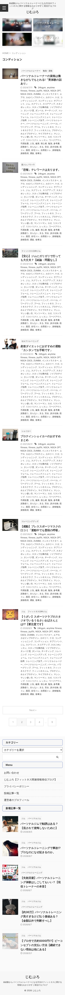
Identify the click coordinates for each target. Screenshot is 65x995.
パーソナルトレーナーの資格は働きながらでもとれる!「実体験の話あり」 (41, 79)
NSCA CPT (55, 90)
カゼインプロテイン (35, 97)
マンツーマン (40, 136)
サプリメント (56, 641)
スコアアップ (49, 104)
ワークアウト (55, 140)
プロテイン (57, 130)
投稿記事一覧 (11, 793)
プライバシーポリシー (16, 786)
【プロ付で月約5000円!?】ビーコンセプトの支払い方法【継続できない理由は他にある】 (42, 945)
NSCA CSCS (26, 94)
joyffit (39, 90)
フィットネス (47, 127)
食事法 (38, 153)
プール (37, 127)
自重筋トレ (46, 150)
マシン (57, 133)
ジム (28, 104)
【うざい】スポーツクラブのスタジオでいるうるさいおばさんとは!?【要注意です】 (41, 620)
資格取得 (25, 153)
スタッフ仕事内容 (40, 107)
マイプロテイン (45, 133)
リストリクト (32, 140)
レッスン (43, 140)
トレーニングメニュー (40, 117)
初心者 (44, 143)
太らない (34, 146)
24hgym (42, 87)
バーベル (54, 123)
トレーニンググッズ (39, 114)
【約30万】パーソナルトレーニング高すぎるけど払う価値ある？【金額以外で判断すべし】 (41, 916)
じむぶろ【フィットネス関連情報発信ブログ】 (30, 779)
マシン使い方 (27, 136)
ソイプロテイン (53, 648)
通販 (32, 153)
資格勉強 (56, 150)
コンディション (45, 100)
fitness (32, 90)
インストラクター (50, 94)
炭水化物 (54, 146)
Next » (32, 710)
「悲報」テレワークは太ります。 (41, 169)
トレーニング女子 (36, 120)
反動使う (25, 146)
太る (41, 146)
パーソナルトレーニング (37, 123)
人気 (32, 143)
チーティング (51, 110)
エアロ (56, 635)
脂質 (28, 150)
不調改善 (25, 143)
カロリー (50, 97)
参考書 (56, 143)
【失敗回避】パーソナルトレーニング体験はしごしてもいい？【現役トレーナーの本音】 (41, 882)
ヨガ (50, 136)
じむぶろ (32, 12)
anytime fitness (54, 628)
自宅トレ (35, 150)
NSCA (46, 90)
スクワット (36, 104)
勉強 (50, 143)
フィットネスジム (42, 130)
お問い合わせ (11, 772)
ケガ (57, 97)
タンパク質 (29, 110)
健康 (37, 143)
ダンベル (39, 110)
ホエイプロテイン (29, 133)
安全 (47, 146)
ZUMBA (37, 94)
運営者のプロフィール (16, 800)
